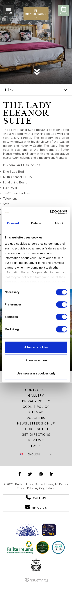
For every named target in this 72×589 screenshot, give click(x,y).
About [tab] (59, 223)
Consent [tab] (13, 223)
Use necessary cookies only (36, 373)
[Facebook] (19, 474)
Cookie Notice (36, 429)
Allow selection (36, 360)
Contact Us (36, 390)
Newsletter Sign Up (36, 423)
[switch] (61, 304)
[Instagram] (41, 474)
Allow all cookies (36, 347)
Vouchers (36, 418)
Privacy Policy (36, 401)
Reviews (36, 440)
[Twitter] (30, 474)
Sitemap (36, 412)
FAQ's (36, 446)
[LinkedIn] (52, 474)
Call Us (39, 498)
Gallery (36, 396)
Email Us (39, 508)
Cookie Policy (36, 407)
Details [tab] (36, 223)
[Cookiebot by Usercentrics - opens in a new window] (50, 212)
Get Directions (36, 435)
